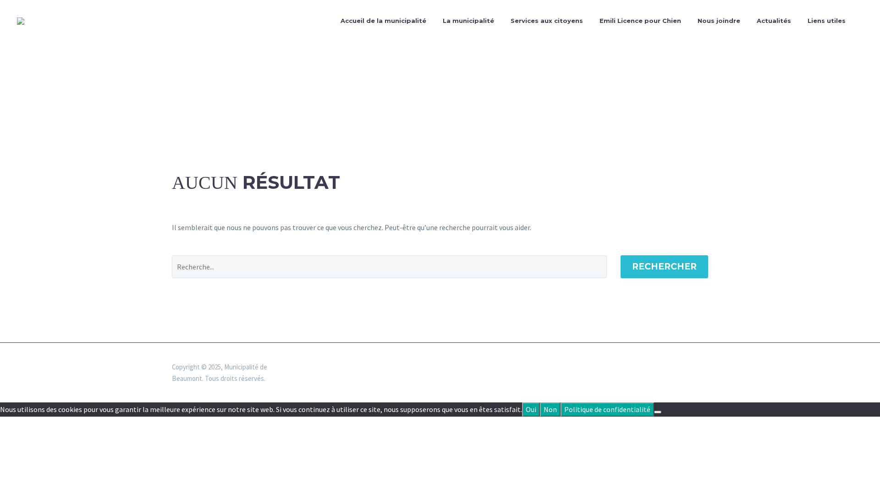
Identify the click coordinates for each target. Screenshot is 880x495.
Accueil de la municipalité (383, 20)
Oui (531, 409)
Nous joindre (719, 20)
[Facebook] (705, 367)
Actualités (774, 20)
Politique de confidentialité (607, 409)
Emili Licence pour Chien (640, 20)
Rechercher (664, 266)
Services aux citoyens (547, 20)
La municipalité (468, 20)
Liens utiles (827, 20)
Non (550, 409)
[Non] (657, 412)
